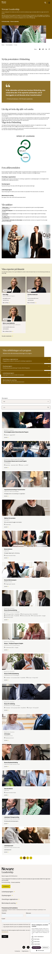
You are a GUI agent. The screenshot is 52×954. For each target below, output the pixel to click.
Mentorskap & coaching (9, 903)
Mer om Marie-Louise (7, 331)
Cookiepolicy (17, 951)
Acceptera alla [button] (36, 947)
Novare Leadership (9, 44)
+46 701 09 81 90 (6, 329)
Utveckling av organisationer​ (10, 899)
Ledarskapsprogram (7, 891)
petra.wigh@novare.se (6, 298)
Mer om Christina (31, 302)
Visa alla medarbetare (7, 336)
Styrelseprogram (6, 895)
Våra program (5, 398)
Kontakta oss (6, 886)
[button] (40, 950)
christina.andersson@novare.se (32, 298)
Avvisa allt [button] (45, 947)
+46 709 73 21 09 (6, 300)
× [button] (49, 923)
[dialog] (40, 937)
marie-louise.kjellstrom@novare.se (8, 327)
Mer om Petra (5, 302)
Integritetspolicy (25, 951)
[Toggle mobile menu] (49, 3)
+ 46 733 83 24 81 (30, 300)
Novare (3, 44)
